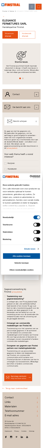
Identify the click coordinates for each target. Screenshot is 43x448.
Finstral (4, 11)
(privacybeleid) (16, 292)
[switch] (36, 224)
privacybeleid (12, 148)
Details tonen (29, 249)
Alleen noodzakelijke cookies (21, 270)
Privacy (16, 431)
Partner (12, 11)
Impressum (8, 431)
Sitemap (31, 431)
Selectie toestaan (21, 263)
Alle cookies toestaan (21, 256)
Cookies (24, 431)
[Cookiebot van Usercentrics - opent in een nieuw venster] (30, 176)
